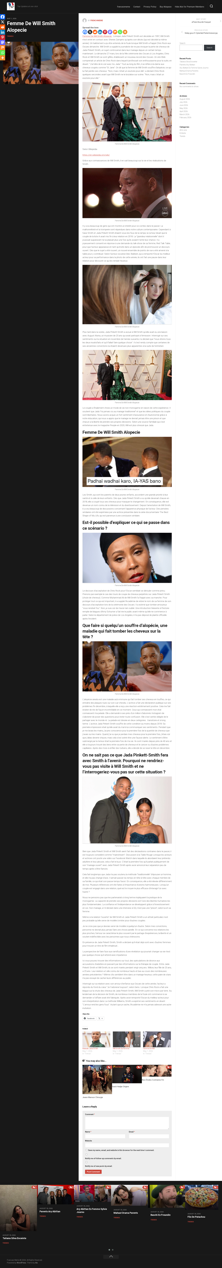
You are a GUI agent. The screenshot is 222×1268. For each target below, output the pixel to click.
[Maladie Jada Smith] (96, 1039)
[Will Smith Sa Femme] (127, 1039)
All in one (183, 130)
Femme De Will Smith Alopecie (97, 36)
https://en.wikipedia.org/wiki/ (96, 155)
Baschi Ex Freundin (187, 74)
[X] (90, 32)
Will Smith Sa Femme (121, 1048)
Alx (36, 1263)
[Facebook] (85, 32)
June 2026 (184, 105)
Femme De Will (149, 1048)
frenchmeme (96, 20)
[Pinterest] (105, 32)
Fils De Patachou (196, 1216)
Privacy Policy (150, 7)
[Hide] (1, 63)
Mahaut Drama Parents (189, 71)
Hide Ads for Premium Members (189, 7)
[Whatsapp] (120, 32)
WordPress (21, 1263)
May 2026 (184, 108)
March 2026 (184, 114)
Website (88, 1141)
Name (88, 1132)
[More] (125, 32)
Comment (90, 1114)
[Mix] (115, 32)
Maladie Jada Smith (90, 1048)
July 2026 (183, 102)
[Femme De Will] (157, 1039)
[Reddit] (95, 32)
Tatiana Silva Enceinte (188, 62)
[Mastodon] (110, 32)
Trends (10, 36)
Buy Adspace (166, 7)
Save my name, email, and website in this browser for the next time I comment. (121, 1150)
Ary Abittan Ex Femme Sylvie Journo (194, 68)
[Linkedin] (100, 32)
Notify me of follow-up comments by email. (103, 1158)
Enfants (183, 133)
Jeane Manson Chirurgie (92, 1097)
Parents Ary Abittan (187, 65)
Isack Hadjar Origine (120, 1086)
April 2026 (184, 111)
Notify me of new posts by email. (98, 1166)
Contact (136, 7)
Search (182, 43)
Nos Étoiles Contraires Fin (153, 1080)
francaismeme (123, 7)
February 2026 (185, 117)
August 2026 (185, 99)
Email (132, 1132)
